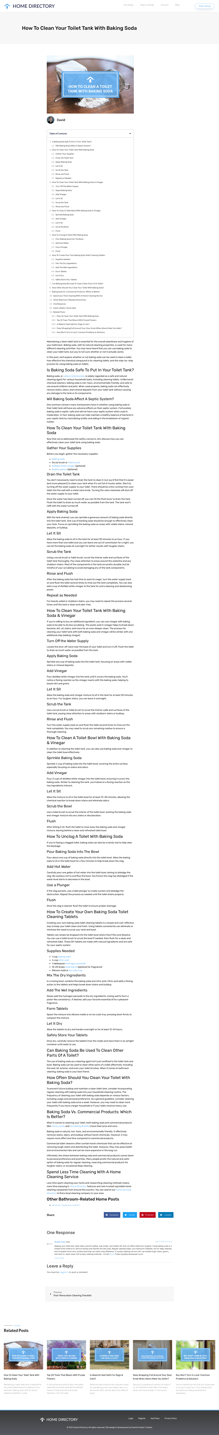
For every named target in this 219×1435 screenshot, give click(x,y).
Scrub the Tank (62, 170)
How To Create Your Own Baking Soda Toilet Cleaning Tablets (78, 255)
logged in (63, 1272)
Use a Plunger (62, 247)
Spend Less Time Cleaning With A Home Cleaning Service (78, 295)
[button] (130, 133)
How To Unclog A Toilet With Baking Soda (70, 235)
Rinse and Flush (62, 174)
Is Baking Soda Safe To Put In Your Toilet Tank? (72, 141)
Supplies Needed (63, 259)
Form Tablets (61, 271)
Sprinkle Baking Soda (65, 214)
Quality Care (59, 1242)
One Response (59, 304)
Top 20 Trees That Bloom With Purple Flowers (76, 320)
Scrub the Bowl (62, 226)
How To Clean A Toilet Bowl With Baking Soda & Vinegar (76, 210)
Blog (177, 4)
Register (142, 1418)
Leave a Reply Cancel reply (64, 308)
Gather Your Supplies (65, 153)
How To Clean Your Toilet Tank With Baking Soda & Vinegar (77, 182)
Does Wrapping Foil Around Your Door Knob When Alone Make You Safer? (89, 328)
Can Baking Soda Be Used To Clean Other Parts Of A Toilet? (77, 283)
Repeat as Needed (63, 178)
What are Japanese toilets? (66, 1205)
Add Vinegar (61, 194)
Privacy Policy (171, 1418)
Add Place (155, 1418)
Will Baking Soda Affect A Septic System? (73, 145)
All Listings (128, 4)
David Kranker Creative (142, 1427)
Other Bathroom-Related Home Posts (69, 299)
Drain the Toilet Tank (64, 158)
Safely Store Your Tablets (66, 279)
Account (164, 4)
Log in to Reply (59, 1258)
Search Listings (147, 4)
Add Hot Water (62, 243)
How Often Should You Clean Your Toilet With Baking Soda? (78, 287)
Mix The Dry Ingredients (66, 263)
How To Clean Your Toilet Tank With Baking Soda (73, 149)
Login (131, 1418)
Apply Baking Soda (64, 162)
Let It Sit (59, 166)
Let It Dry (60, 275)
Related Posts (59, 312)
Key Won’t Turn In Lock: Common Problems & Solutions (81, 332)
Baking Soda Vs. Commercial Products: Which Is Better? (76, 291)
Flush (58, 231)
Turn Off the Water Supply (67, 186)
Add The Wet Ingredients (66, 267)
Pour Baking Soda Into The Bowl (69, 239)
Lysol (113, 1254)
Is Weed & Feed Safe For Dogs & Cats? (73, 324)
